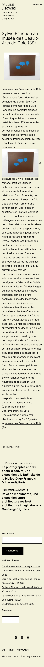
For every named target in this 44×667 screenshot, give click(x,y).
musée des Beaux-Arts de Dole (23, 423)
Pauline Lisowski (15, 650)
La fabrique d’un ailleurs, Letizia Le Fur (21, 595)
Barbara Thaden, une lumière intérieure (22, 587)
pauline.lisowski (13, 447)
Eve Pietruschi (9, 604)
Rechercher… (9, 533)
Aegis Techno (34, 656)
